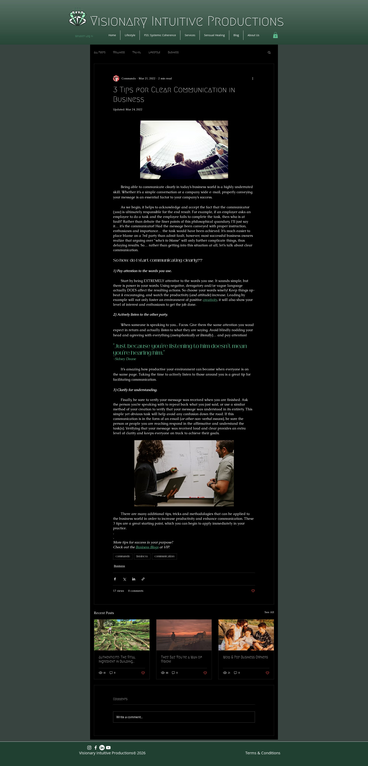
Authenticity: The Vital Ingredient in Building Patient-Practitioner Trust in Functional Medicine (120, 659)
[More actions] (252, 78)
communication (164, 556)
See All (269, 612)
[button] (275, 35)
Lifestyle (154, 52)
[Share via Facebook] (115, 579)
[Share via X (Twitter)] (124, 579)
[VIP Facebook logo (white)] (95, 747)
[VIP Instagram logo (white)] (89, 747)
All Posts (99, 52)
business (142, 556)
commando (123, 556)
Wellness (119, 52)
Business (173, 52)
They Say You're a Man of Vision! (181, 659)
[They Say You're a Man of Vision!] (184, 634)
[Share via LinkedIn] (134, 579)
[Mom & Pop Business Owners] (246, 634)
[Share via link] (143, 579)
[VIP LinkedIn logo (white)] (102, 747)
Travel (136, 52)
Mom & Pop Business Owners (245, 657)
